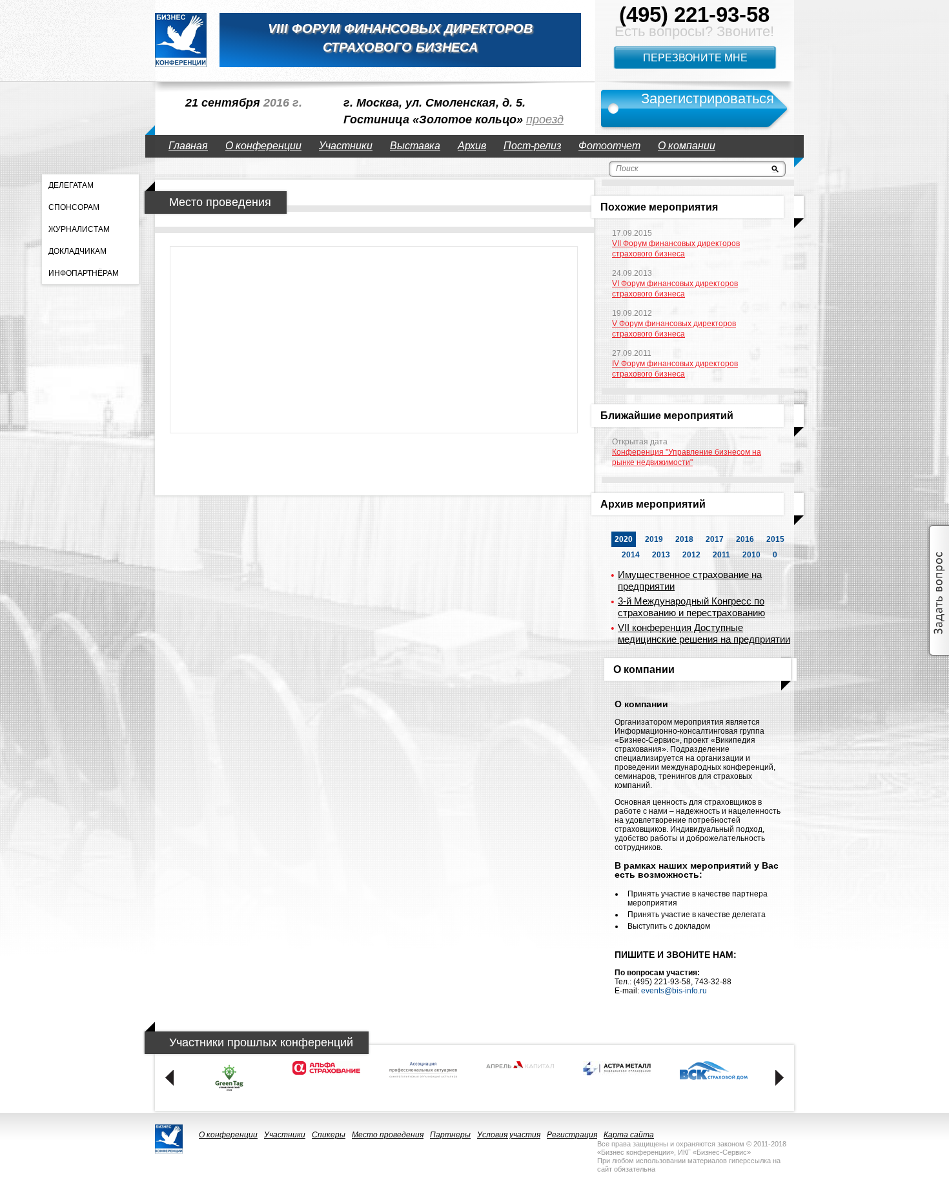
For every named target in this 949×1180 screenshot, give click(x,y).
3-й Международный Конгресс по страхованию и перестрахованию (691, 606)
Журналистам (79, 229)
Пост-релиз (532, 145)
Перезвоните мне (695, 57)
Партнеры (450, 1134)
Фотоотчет (609, 145)
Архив (472, 145)
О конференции (263, 145)
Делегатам (71, 185)
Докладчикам (77, 251)
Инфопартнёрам (83, 273)
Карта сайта (629, 1134)
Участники (345, 145)
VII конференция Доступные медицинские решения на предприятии (704, 633)
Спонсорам (73, 207)
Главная (188, 145)
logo (181, 40)
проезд (545, 119)
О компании (686, 145)
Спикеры (328, 1134)
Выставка (415, 145)
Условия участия (508, 1134)
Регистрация (572, 1134)
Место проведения (387, 1134)
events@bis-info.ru (674, 990)
